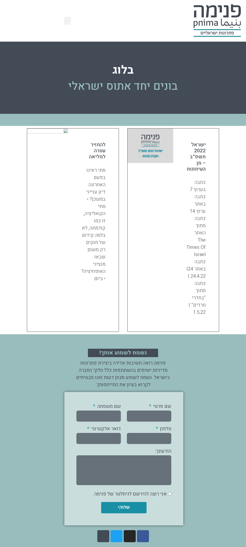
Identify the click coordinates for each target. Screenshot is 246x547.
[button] (67, 21)
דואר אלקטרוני (105, 429)
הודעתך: (163, 452)
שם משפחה (108, 407)
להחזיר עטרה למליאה (97, 151)
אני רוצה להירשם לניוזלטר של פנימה (130, 493)
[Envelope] (103, 536)
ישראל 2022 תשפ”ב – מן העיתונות (196, 157)
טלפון (165, 429)
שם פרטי (161, 407)
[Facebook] (143, 536)
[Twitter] (117, 536)
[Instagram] (130, 536)
